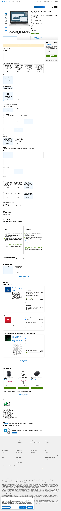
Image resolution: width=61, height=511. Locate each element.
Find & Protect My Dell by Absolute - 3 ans (32, 351)
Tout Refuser (22, 507)
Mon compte (18, 440)
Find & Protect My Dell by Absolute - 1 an (32, 348)
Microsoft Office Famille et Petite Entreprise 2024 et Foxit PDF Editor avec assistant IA (32, 304)
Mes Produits (18, 445)
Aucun (27, 319)
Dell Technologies (4, 465)
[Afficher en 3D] (6, 28)
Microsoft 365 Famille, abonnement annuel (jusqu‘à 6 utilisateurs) (32, 296)
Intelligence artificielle (5, 450)
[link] (47, 1)
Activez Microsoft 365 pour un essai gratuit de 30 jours (32, 290)
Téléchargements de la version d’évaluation (51, 459)
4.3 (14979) (32, 230)
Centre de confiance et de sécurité (50, 457)
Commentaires (5, 423)
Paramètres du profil (19, 444)
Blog (45, 450)
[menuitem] (14, 4)
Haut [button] (59, 509)
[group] (19, 19)
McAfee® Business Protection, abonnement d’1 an (31, 323)
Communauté (47, 440)
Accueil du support (33, 440)
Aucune (27, 337)
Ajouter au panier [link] (35, 33)
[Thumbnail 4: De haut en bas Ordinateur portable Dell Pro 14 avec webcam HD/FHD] (6, 24)
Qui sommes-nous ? (19, 450)
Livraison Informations (34, 31)
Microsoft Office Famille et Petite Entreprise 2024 (32, 300)
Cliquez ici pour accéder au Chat (53, 491)
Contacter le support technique (35, 442)
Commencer (14, 432)
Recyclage (17, 459)
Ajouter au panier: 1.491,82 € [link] (51, 56)
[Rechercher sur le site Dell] (35, 1)
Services (3, 455)
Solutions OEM (32, 452)
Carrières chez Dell (19, 452)
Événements (46, 452)
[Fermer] (33, 498)
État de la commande (19, 442)
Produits (3, 452)
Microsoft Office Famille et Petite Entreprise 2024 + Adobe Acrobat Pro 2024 (32, 308)
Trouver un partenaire (33, 450)
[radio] (8, 57)
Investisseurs (18, 455)
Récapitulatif (51, 58)
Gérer (6, 507)
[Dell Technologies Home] (5, 1)
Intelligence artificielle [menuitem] (5, 3)
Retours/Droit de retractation (34, 444)
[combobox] (23, 1)
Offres (3, 457)
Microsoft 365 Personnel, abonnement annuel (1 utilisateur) (32, 293)
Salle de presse (18, 457)
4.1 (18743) (12, 230)
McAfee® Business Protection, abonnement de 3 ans (31, 327)
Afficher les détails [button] (6, 379)
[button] (40, 1)
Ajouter (10, 387)
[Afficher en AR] (6, 31)
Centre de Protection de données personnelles (51, 455)
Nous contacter (47, 442)
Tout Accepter (29, 507)
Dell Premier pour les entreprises (54, 3)
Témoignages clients (19, 462)
